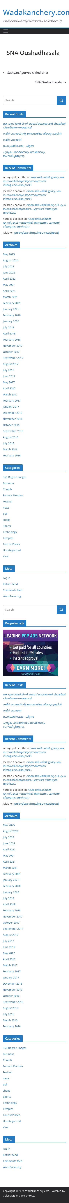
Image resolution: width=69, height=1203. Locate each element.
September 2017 (13, 358)
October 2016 (11, 425)
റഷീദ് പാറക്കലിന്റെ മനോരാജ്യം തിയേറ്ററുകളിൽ (32, 133)
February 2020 (12, 315)
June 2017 (9, 376)
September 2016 (13, 431)
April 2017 (9, 388)
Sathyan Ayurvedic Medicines (28, 73)
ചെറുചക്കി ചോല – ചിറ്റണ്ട (18, 145)
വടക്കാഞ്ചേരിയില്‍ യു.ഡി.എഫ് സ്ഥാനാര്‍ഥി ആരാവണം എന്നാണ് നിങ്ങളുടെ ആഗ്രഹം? (34, 208)
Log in (6, 578)
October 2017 (11, 352)
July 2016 (8, 443)
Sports (7, 526)
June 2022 (9, 272)
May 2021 (9, 284)
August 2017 (10, 364)
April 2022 (9, 278)
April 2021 (9, 291)
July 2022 (8, 266)
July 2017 (8, 370)
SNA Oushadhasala (48, 82)
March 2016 (10, 449)
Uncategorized (12, 550)
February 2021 (12, 303)
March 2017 (10, 394)
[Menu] (5, 31)
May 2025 (9, 254)
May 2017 (9, 382)
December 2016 (12, 412)
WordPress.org (12, 596)
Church (7, 489)
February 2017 (12, 400)
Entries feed (10, 584)
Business (8, 483)
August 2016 (10, 437)
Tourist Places (11, 544)
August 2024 (10, 260)
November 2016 (12, 419)
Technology (10, 532)
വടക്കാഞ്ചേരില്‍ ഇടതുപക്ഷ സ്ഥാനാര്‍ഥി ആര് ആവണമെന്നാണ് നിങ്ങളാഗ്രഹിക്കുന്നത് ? (33, 181)
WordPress (27, 1195)
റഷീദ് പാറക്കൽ (12, 139)
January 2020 (11, 321)
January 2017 (11, 406)
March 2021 (10, 297)
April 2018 (9, 333)
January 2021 (11, 309)
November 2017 (12, 345)
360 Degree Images (14, 477)
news (6, 507)
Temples (8, 538)
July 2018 (8, 327)
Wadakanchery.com (37, 1191)
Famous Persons (13, 495)
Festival (7, 501)
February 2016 (12, 455)
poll (5, 513)
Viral (5, 556)
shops (6, 519)
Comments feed (12, 590)
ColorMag (9, 1195)
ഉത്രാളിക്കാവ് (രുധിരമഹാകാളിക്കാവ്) (36, 232)
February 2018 (12, 339)
